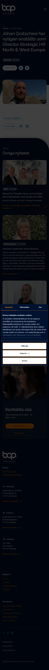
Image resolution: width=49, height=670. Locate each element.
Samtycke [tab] (9, 307)
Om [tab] (40, 307)
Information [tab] (24, 307)
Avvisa (24, 361)
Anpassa (23, 353)
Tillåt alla (24, 346)
